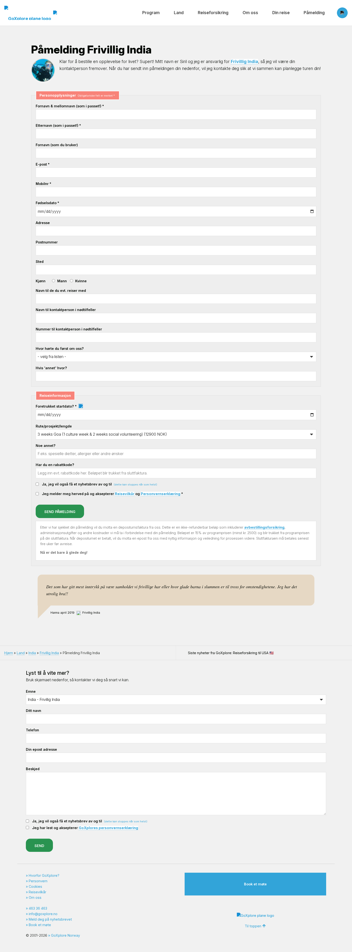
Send (39, 846)
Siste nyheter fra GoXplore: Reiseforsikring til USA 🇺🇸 (231, 653)
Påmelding (314, 12)
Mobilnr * (43, 184)
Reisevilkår (124, 494)
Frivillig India (244, 61)
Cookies (35, 886)
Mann (62, 281)
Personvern (38, 881)
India (32, 653)
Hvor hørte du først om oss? (60, 348)
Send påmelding (59, 512)
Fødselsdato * (47, 203)
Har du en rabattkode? (55, 465)
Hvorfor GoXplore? (44, 875)
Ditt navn (33, 711)
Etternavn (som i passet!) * (58, 125)
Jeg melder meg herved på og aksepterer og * (112, 494)
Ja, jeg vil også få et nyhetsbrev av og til (99, 484)
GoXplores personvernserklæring (108, 828)
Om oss (250, 12)
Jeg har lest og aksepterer (85, 828)
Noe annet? (46, 446)
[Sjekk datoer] (81, 406)
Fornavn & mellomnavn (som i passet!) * (70, 106)
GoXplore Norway (65, 935)
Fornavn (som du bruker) (57, 145)
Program (151, 12)
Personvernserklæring (160, 494)
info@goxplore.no (43, 914)
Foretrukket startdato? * (57, 406)
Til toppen (253, 926)
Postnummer (47, 242)
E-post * (43, 164)
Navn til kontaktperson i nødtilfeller (66, 310)
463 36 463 (38, 908)
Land (179, 12)
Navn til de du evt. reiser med (61, 290)
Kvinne (81, 281)
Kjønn (40, 281)
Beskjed (33, 769)
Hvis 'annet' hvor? (51, 368)
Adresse (43, 223)
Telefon (32, 730)
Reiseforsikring (213, 12)
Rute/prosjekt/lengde (54, 426)
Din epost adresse (41, 749)
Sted (40, 262)
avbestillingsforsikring (264, 527)
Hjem (8, 653)
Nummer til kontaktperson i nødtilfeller (69, 329)
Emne (31, 691)
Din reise (281, 12)
